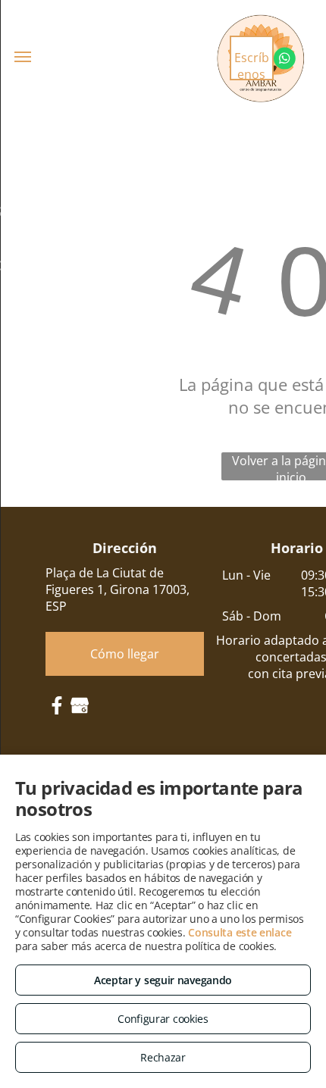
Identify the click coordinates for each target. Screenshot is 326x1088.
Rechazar (163, 1057)
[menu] (23, 57)
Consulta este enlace (239, 932)
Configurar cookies (163, 1018)
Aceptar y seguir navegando (163, 980)
